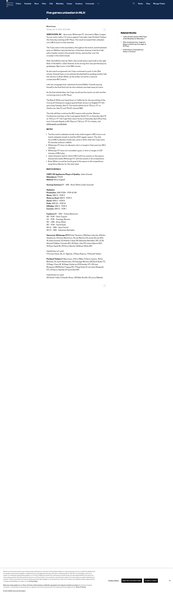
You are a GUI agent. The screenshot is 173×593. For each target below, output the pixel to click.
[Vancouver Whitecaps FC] (9, 3)
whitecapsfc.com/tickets (56, 124)
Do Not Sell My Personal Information (14, 591)
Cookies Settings (113, 580)
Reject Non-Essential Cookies (132, 580)
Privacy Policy (33, 581)
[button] (98, 3)
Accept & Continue (151, 580)
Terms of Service (28, 585)
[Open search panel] (134, 3)
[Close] (170, 580)
